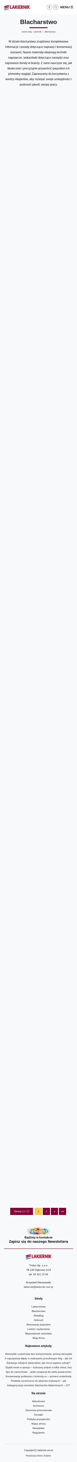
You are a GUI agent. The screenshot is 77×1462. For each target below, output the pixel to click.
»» (62, 1211)
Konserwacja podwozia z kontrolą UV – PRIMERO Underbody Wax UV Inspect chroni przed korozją (38, 152)
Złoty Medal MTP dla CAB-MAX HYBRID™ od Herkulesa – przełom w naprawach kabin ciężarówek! (38, 1081)
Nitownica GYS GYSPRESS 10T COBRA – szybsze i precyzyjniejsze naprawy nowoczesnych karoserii (38, 334)
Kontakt (38, 1414)
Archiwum (38, 1405)
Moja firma (39, 1338)
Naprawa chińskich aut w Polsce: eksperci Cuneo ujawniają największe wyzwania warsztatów (38, 892)
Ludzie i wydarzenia (38, 1329)
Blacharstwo (38, 1311)
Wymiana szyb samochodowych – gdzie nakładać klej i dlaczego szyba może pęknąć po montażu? (38, 610)
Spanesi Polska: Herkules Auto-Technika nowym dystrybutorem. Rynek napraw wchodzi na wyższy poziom (38, 987)
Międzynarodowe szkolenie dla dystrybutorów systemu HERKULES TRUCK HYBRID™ (38, 1176)
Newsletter (38, 1235)
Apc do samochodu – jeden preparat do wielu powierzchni (38, 1371)
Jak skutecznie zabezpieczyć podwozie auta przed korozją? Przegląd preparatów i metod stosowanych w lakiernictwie (38, 426)
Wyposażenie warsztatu (38, 1333)
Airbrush (38, 1320)
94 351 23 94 (40, 1274)
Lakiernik (37, 32)
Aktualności (38, 1401)
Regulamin (38, 1432)
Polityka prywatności (38, 1419)
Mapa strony (39, 1423)
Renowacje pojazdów (38, 1324)
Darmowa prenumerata (38, 1410)
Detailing (39, 1315)
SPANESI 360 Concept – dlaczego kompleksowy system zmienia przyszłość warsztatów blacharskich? (38, 702)
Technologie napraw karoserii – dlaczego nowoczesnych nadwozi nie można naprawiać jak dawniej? (38, 518)
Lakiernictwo (39, 1306)
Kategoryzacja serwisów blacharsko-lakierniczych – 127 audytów (38, 242)
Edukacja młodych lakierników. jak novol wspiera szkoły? (38, 1362)
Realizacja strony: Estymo (38, 1455)
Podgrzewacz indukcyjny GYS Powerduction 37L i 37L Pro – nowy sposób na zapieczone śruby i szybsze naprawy (38, 797)
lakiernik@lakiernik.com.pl (38, 1286)
